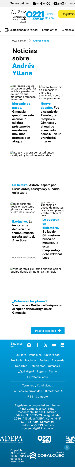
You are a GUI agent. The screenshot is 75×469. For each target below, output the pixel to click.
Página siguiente (46, 331)
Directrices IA (54, 391)
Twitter (46, 345)
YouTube (54, 345)
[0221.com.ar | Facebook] (41, 3)
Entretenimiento (37, 377)
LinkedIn (62, 345)
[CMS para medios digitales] (47, 455)
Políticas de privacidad (27, 391)
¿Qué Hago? (26, 371)
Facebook (37, 345)
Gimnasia (54, 366)
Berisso (44, 360)
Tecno (53, 371)
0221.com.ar (19, 40)
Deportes (21, 366)
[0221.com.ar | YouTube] (55, 3)
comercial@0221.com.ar (37, 428)
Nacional (31, 360)
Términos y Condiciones (37, 385)
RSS (30, 396)
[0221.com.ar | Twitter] (48, 3)
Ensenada (58, 360)
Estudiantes (49, 29)
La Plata (21, 355)
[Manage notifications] (67, 447)
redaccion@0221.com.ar (37, 425)
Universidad (30, 29)
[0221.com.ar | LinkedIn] (62, 3)
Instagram (29, 345)
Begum (41, 371)
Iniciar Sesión (49, 16)
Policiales (11, 29)
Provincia (16, 360)
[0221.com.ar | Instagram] (34, 3)
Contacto (42, 396)
